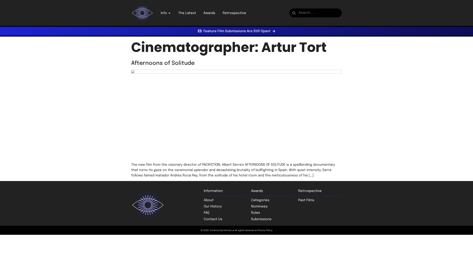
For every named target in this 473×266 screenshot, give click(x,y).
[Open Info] (169, 13)
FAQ (206, 212)
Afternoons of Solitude (163, 63)
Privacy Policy (265, 230)
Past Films (306, 200)
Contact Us (213, 219)
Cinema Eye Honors (221, 230)
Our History (213, 206)
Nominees (259, 206)
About (209, 200)
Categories (260, 200)
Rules (255, 212)
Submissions (261, 219)
